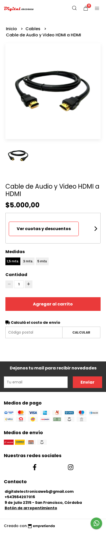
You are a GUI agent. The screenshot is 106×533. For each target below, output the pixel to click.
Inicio (12, 29)
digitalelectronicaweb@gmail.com (39, 491)
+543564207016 (20, 496)
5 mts (42, 261)
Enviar (87, 382)
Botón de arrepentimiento (31, 508)
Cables (33, 29)
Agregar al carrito (53, 304)
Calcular (81, 332)
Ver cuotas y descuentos (44, 229)
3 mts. (28, 261)
